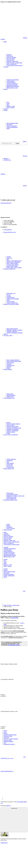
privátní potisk (14, 617)
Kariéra (5, 730)
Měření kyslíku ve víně (12, 87)
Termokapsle (10, 460)
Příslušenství (9, 527)
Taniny (8, 300)
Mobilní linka (10, 56)
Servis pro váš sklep (11, 57)
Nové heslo (6, 737)
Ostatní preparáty (11, 297)
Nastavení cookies (8, 736)
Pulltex (8, 524)
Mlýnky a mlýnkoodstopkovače (14, 260)
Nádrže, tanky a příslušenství (13, 262)
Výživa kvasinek (10, 301)
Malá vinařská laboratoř (12, 328)
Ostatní (8, 433)
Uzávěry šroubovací (11, 459)
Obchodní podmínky (8, 741)
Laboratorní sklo (10, 365)
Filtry (8, 259)
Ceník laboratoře (10, 81)
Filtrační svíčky (10, 396)
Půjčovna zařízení (11, 58)
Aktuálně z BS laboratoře (13, 79)
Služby (8, 128)
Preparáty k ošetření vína (9, 268)
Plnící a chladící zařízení (12, 263)
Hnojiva (8, 422)
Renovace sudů (10, 60)
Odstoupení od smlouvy (9, 744)
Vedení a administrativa (12, 127)
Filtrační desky (10, 394)
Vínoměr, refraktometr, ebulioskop (15, 332)
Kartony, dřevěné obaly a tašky (14, 361)
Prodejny (6, 108)
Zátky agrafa (10, 466)
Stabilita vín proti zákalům (13, 298)
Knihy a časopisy (11, 528)
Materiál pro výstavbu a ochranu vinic (15, 495)
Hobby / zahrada (10, 107)
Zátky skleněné (10, 463)
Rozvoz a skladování (11, 64)
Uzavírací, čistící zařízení (12, 264)
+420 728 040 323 (13, 757)
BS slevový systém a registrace (11, 738)
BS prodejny (10, 124)
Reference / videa (11, 106)
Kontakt (5, 570)
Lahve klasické (10, 362)
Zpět (24, 591)
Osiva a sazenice (10, 425)
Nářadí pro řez (10, 493)
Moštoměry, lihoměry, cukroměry (14, 330)
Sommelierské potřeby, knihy (10, 499)
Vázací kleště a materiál (12, 494)
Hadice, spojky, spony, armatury (14, 267)
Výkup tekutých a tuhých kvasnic (14, 65)
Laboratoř (9, 54)
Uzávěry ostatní (10, 467)
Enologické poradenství (12, 85)
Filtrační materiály (8, 369)
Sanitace (6, 334)
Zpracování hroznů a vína (10, 232)
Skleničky (9, 366)
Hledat (17, 143)
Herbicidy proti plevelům (12, 426)
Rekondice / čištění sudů (12, 61)
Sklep (8, 104)
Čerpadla (9, 256)
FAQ (5, 742)
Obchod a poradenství (12, 125)
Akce (8, 102)
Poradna (5, 559)
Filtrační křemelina (11, 395)
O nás (5, 732)
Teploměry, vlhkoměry (12, 331)
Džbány (8, 368)
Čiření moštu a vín (11, 293)
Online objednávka (11, 82)
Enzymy (9, 294)
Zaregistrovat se (7, 160)
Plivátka (8, 525)
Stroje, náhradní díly (11, 498)
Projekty (6, 733)
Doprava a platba (8, 740)
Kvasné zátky (10, 464)
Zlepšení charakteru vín (12, 302)
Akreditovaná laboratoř (12, 83)
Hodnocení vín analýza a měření (11, 304)
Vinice (8, 103)
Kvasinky (9, 296)
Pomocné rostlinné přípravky (13, 423)
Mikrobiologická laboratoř (13, 86)
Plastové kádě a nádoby (12, 266)
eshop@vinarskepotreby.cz (7, 771)
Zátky (8, 461)
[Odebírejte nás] (4, 836)
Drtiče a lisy (9, 258)
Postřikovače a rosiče (12, 497)
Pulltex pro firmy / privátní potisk (14, 62)
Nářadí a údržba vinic (9, 468)
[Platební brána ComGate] (7, 797)
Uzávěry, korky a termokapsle (11, 434)
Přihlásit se (6, 158)
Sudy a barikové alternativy (13, 360)
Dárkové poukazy (8, 529)
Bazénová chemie (11, 432)
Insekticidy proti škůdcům (13, 429)
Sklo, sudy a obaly (8, 335)
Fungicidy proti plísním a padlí (14, 428)
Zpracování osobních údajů (10, 734)
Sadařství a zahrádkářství (12, 430)
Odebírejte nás (4, 842)
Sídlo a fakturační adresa (12, 123)
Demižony (9, 364)
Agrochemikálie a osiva (9, 398)
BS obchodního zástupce (14, 645)
